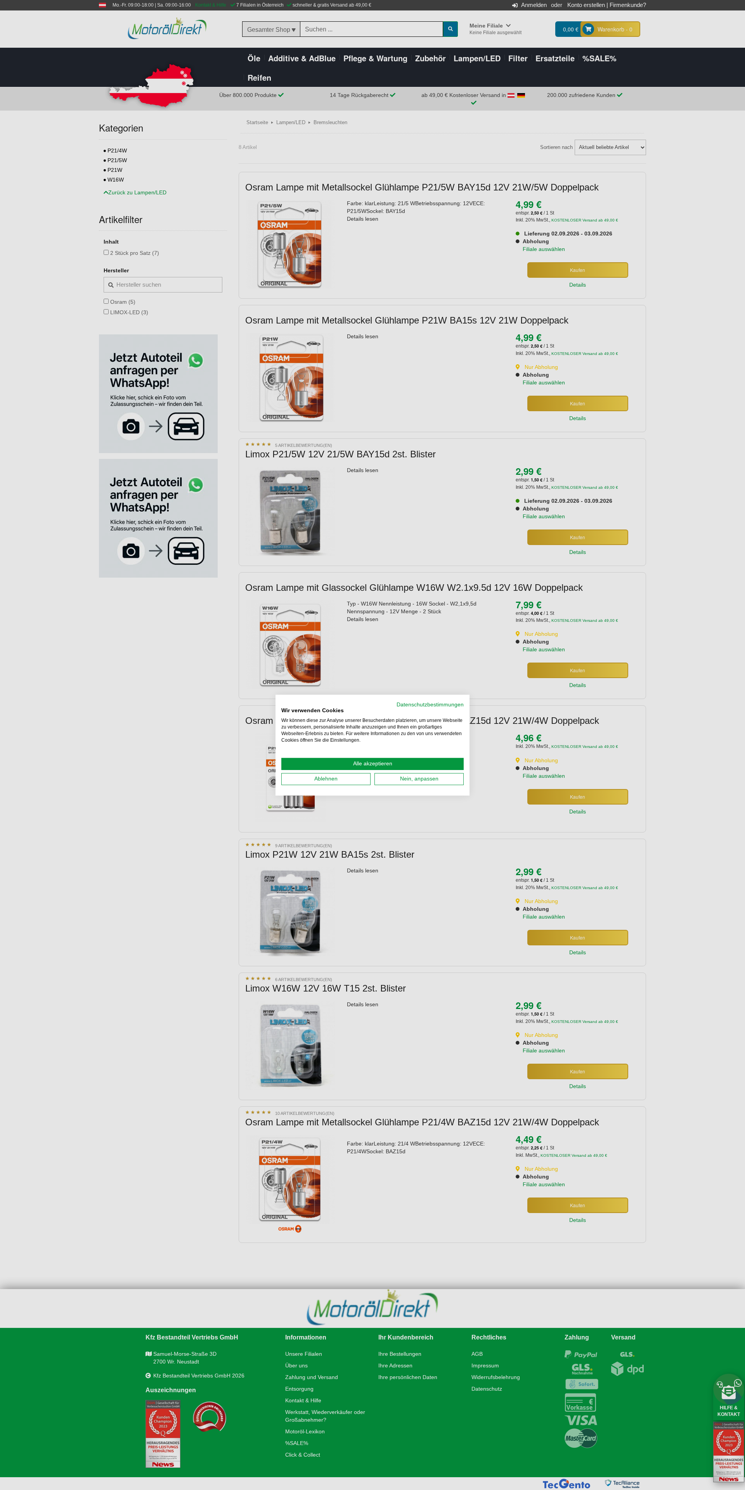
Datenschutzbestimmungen (430, 704)
